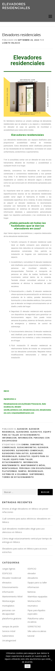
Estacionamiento (30, 435)
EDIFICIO (32, 568)
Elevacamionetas (27, 447)
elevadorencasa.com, (31, 410)
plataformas (9, 471)
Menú (50, 16)
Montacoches (34, 601)
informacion (9, 438)
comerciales (9, 447)
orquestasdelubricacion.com (23, 413)
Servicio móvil (8, 631)
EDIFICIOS (7, 573)
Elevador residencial (11, 577)
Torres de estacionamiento (18, 477)
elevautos (36, 432)
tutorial (31, 635)
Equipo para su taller (37, 582)
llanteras (32, 591)
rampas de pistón (10, 626)
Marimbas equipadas (37, 596)
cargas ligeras (8, 568)
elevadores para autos (15, 453)
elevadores (22, 432)
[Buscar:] (19, 492)
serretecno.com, (16, 410)
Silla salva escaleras (37, 631)
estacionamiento (12, 462)
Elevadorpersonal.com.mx (14, 404)
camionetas (37, 444)
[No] (51, 660)
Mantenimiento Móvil (33, 465)
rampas (22, 471)
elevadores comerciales (29, 450)
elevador (22, 429)
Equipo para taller (22, 459)
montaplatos (8, 605)
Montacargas (8, 601)
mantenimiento (11, 465)
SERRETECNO (34, 626)
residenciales (35, 471)
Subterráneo (36, 474)
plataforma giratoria (11, 618)
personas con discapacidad (35, 468)
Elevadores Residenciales (16, 6)
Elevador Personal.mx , (33, 404)
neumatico (33, 605)
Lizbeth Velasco (11, 43)
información (25, 438)
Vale (27, 666)
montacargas (10, 468)
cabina (25, 444)
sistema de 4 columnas (15, 474)
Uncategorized (9, 640)
